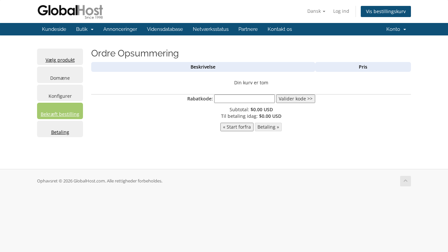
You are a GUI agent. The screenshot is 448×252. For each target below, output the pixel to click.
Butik (83, 29)
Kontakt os (280, 29)
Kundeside (54, 29)
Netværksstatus (211, 29)
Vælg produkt (60, 60)
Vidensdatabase (165, 29)
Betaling (60, 132)
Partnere (248, 29)
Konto (394, 29)
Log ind (341, 11)
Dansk (314, 11)
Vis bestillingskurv (386, 11)
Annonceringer (120, 29)
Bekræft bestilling (60, 114)
